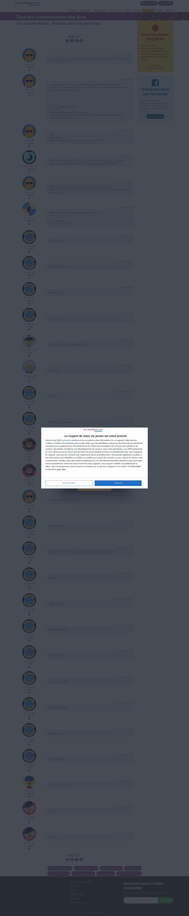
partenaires (66, 440)
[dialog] (94, 458)
